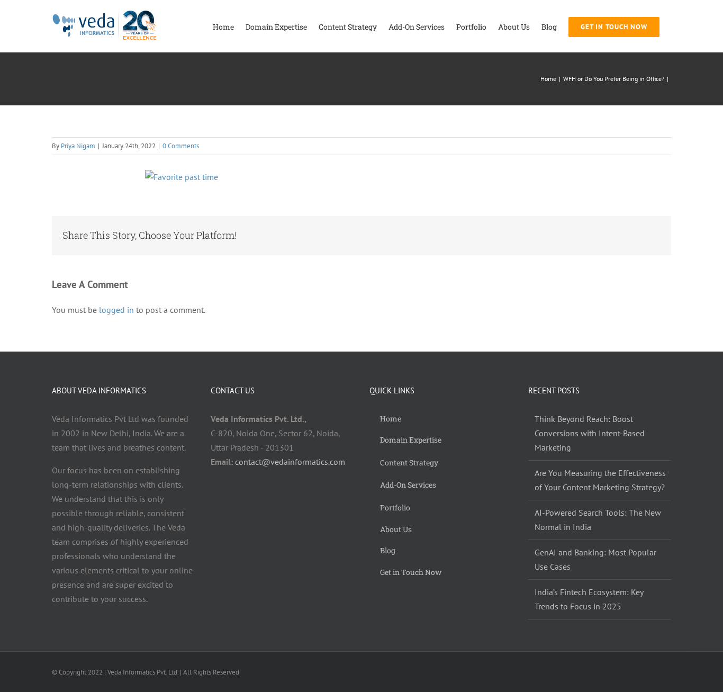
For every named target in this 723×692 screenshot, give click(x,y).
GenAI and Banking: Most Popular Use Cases (595, 559)
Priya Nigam (78, 145)
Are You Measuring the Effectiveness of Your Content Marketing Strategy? (600, 480)
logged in (116, 309)
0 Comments (180, 145)
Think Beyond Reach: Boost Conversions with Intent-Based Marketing (590, 433)
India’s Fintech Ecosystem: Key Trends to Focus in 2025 (589, 599)
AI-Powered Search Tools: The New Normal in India (598, 519)
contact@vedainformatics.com (290, 461)
